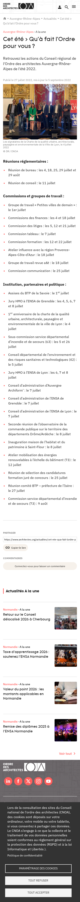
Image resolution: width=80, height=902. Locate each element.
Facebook (18, 781)
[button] (74, 6)
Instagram (38, 781)
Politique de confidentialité (24, 855)
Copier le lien (18, 547)
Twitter (28, 781)
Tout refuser (38, 880)
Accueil (4, 18)
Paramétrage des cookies (38, 868)
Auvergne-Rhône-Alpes (25, 19)
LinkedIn (8, 781)
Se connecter (60, 7)
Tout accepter (38, 892)
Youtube (48, 781)
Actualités (50, 19)
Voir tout (65, 753)
